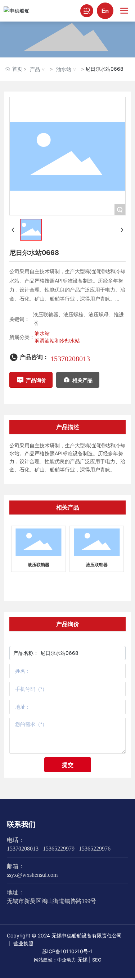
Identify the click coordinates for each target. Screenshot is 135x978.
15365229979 (59, 849)
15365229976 (95, 849)
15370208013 (70, 359)
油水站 (63, 69)
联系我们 (21, 824)
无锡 (82, 959)
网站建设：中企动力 (55, 960)
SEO (97, 960)
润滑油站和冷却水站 (57, 340)
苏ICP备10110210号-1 (67, 951)
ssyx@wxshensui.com (32, 875)
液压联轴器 (38, 564)
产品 (35, 69)
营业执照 (23, 943)
